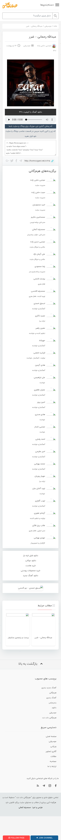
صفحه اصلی (51, 736)
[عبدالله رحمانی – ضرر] (43, 624)
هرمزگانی (52, 693)
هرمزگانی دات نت (49, 717)
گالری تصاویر (51, 751)
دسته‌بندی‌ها (47, 5)
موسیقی (47, 26)
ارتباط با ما (52, 766)
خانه (55, 26)
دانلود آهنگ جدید (30, 575)
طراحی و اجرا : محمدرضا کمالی (31, 807)
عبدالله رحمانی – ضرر (43, 637)
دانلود (54, 708)
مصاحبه (53, 761)
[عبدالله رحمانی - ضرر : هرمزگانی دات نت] (9, 5)
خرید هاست (30, 565)
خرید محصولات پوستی (30, 570)
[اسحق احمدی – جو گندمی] (30, 588)
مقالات (53, 756)
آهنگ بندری (51, 698)
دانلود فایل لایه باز (30, 555)
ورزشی (53, 746)
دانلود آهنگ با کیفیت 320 (30, 112)
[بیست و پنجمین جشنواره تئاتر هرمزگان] (17, 624)
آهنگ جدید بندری (48, 688)
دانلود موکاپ (30, 560)
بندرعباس (52, 703)
